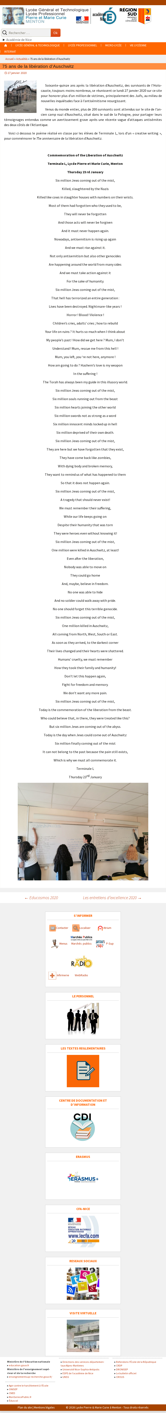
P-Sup (109, 943)
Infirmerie (63, 975)
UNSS (65, 1377)
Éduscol (13, 1400)
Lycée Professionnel (82, 45)
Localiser (85, 928)
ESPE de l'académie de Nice (77, 1373)
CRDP (119, 1365)
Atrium (107, 928)
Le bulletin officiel (126, 1373)
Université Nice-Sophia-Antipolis (80, 1369)
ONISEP (13, 1389)
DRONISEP (122, 1369)
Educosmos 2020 (41, 897)
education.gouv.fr (19, 1365)
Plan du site (25, 1407)
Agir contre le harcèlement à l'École (28, 1385)
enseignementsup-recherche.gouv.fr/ (30, 1376)
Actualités (21, 59)
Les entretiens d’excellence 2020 (112, 897)
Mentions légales (44, 1407)
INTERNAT (10, 51)
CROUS (120, 1377)
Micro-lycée (113, 45)
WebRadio (81, 975)
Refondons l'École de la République (136, 1361)
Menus (63, 943)
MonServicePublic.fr (20, 1397)
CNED (12, 1393)
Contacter (62, 928)
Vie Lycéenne (138, 45)
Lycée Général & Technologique (38, 45)
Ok (55, 33)
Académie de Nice (19, 39)
